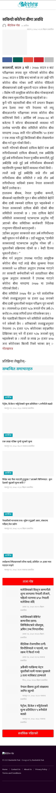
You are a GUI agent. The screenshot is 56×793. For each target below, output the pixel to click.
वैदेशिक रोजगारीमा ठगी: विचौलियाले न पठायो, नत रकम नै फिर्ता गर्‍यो (34, 648)
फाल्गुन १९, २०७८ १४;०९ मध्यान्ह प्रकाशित (19, 446)
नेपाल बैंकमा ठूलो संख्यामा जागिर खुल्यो (34, 689)
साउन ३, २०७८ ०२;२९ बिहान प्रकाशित (40, 29)
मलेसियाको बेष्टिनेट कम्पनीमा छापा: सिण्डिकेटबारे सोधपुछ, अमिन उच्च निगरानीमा (32, 623)
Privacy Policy (41, 769)
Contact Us (15, 769)
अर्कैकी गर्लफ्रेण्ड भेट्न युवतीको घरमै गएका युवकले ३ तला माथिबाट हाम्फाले (35, 671)
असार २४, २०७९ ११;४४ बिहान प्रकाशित (32, 635)
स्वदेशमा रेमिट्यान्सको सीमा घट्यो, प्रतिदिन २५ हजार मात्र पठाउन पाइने (26, 563)
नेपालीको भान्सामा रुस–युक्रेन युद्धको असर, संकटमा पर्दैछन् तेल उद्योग (25, 522)
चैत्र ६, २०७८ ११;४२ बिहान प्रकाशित (34, 680)
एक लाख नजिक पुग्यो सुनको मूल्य (17, 442)
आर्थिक (26, 25)
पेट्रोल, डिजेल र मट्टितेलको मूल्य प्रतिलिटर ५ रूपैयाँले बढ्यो (27, 404)
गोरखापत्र (7, 348)
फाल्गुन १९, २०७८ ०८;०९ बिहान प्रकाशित (18, 528)
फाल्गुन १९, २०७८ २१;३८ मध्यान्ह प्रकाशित (19, 408)
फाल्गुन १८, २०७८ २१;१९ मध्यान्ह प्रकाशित (19, 569)
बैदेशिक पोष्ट (13, 25)
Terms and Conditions (11, 773)
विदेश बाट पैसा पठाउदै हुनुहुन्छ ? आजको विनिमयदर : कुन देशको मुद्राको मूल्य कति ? (27, 481)
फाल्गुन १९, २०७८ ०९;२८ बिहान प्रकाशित (18, 487)
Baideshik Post (14, 760)
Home (4, 769)
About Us (28, 769)
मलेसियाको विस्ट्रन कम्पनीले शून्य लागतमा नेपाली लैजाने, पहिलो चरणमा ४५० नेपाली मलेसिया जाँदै (35, 596)
